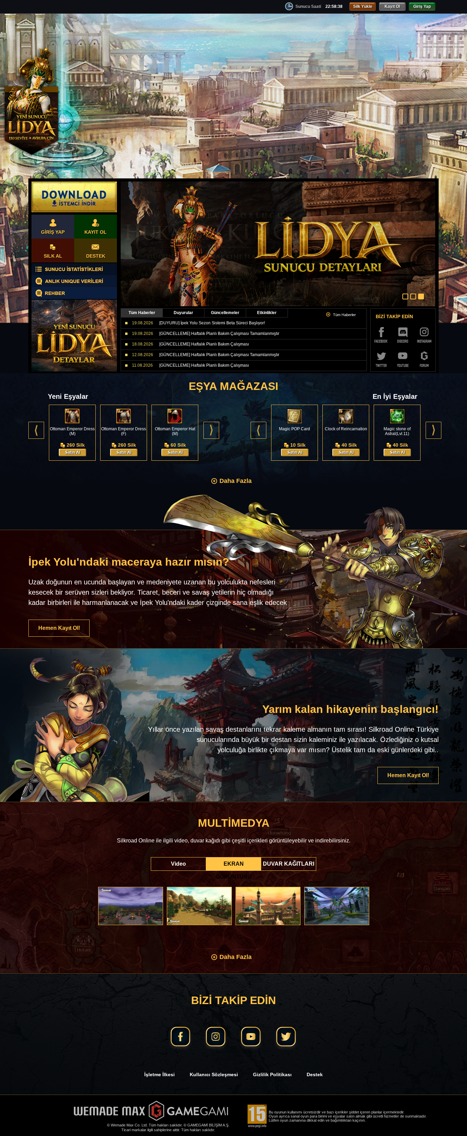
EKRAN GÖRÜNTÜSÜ (234, 866)
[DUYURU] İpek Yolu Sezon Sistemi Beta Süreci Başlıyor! (212, 323)
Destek (315, 1074)
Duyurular (183, 312)
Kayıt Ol (392, 6)
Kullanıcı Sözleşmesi (214, 1074)
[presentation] (36, 430)
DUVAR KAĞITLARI (288, 864)
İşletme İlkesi (159, 1074)
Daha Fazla (235, 480)
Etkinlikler (267, 312)
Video (178, 864)
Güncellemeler (225, 312)
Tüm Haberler (142, 312)
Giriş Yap (422, 6)
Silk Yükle (362, 6)
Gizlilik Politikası (272, 1074)
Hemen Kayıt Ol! (59, 628)
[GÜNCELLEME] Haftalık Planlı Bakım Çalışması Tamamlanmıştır (219, 333)
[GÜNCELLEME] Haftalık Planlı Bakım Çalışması (204, 344)
